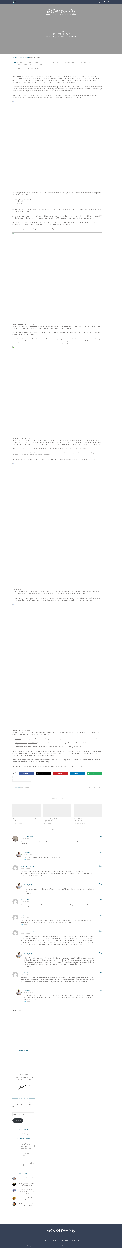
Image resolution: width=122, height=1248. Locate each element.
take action (26, 780)
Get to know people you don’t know (26, 743)
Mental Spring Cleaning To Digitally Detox (24, 820)
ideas (46, 777)
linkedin (52, 777)
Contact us (107, 1246)
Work (62, 31)
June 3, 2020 (25, 933)
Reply (100, 836)
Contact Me (43, 2)
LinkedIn (25, 734)
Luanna (28, 853)
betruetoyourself (25, 777)
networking (61, 777)
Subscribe (18, 1120)
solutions (16, 780)
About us (100, 1246)
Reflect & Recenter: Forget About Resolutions (85, 820)
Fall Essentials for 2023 (27, 1154)
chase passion (37, 777)
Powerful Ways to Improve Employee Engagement (56, 820)
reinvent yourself (88, 777)
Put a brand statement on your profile (26, 747)
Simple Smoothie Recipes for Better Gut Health (26, 1191)
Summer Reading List (27, 1164)
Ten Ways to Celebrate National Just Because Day (28, 1146)
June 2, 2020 (25, 838)
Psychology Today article (23, 448)
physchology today (73, 777)
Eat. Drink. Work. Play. (18, 57)
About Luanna (32, 2)
